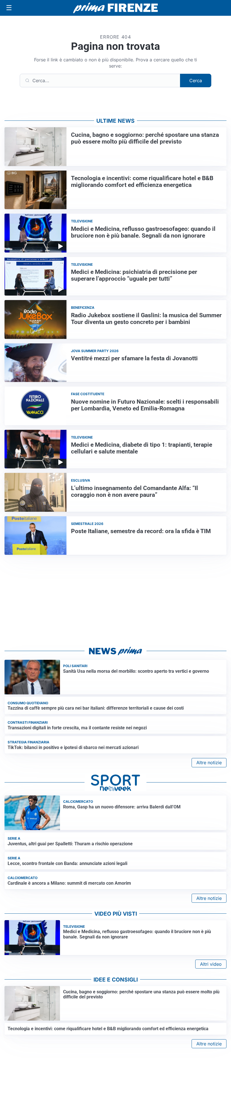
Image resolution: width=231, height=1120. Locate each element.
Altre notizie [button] (209, 762)
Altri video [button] (211, 964)
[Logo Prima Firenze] (115, 8)
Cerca (195, 80)
